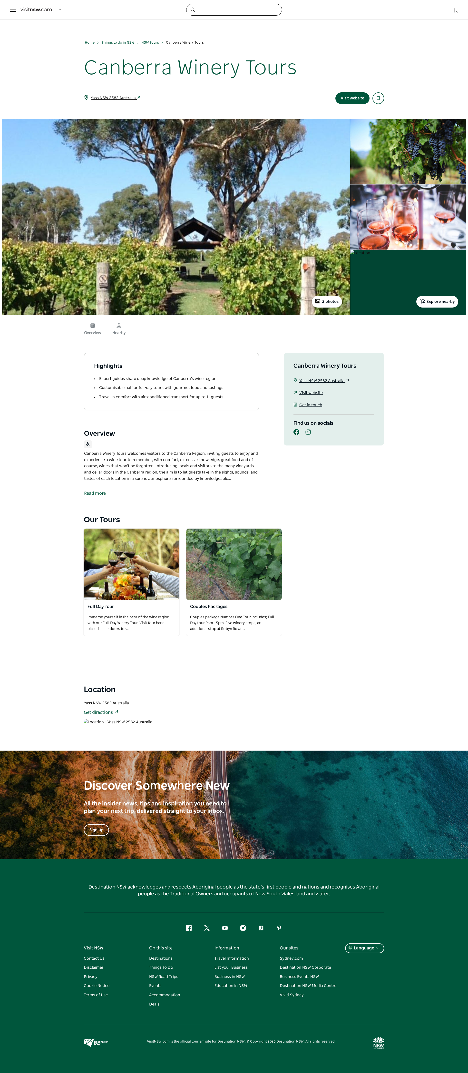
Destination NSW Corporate (305, 967)
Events (155, 986)
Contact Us (94, 958)
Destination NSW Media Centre (308, 986)
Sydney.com (291, 958)
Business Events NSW (299, 977)
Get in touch (310, 405)
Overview (92, 333)
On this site (161, 948)
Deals (154, 1004)
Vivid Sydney (292, 995)
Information (226, 948)
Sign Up (96, 830)
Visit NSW (93, 948)
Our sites (289, 948)
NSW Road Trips (163, 977)
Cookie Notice (96, 986)
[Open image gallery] (176, 314)
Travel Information (231, 958)
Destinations (161, 958)
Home (90, 42)
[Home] (36, 10)
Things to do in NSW (118, 42)
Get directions (98, 712)
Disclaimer (94, 967)
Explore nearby (441, 302)
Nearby (119, 333)
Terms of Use (96, 995)
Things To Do (161, 967)
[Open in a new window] (131, 564)
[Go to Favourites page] (455, 9)
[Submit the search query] (192, 9)
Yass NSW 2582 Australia (114, 98)
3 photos (330, 302)
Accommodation (164, 995)
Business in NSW (229, 977)
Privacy (91, 977)
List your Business (231, 967)
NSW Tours (150, 42)
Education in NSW (230, 986)
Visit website (352, 98)
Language (364, 948)
